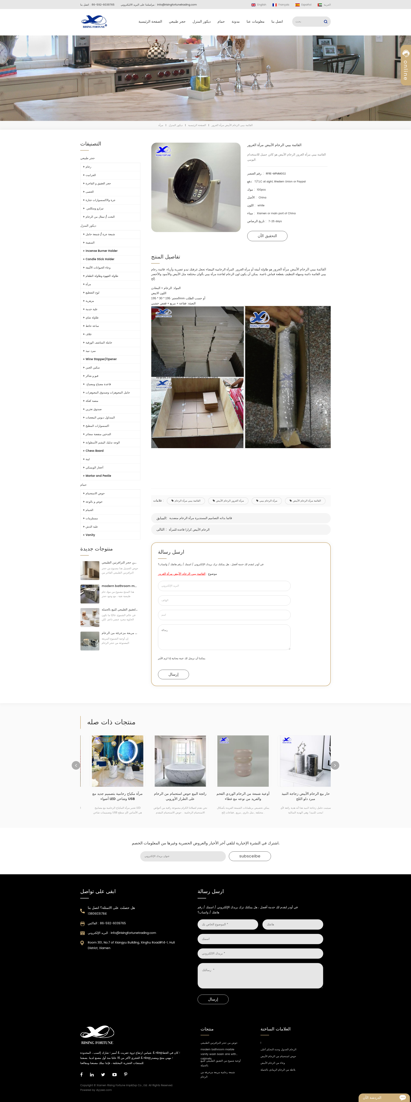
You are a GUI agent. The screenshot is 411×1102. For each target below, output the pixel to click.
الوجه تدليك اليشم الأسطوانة (103, 442)
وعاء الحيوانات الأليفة (98, 268)
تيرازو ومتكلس (95, 208)
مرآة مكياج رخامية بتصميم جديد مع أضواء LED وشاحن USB (111, 796)
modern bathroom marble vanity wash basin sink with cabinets (120, 586)
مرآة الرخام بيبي (268, 501)
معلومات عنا (256, 21)
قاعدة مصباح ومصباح (98, 384)
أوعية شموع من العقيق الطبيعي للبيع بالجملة (120, 609)
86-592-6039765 (103, 5)
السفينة (90, 243)
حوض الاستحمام (95, 493)
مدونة (236, 21)
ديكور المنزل (201, 21)
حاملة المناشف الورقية (99, 342)
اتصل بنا (277, 21)
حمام (221, 21)
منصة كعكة (92, 401)
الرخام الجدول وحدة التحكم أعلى (278, 1050)
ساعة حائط (92, 326)
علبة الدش (92, 527)
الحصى (90, 192)
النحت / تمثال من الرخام (100, 217)
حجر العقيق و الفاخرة (98, 183)
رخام (88, 167)
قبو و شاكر (92, 376)
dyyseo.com (104, 1090)
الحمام (89, 510)
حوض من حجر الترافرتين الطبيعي (120, 562)
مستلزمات (92, 518)
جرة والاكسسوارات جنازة (100, 200)
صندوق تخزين (94, 409)
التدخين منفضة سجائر (98, 434)
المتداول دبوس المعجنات (100, 417)
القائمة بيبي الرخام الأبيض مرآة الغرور (182, 573)
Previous (76, 765)
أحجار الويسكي (94, 467)
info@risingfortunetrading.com (177, 5)
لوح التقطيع (92, 293)
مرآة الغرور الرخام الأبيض (230, 501)
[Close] (406, 103)
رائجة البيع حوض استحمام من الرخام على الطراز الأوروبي (174, 796)
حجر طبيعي (177, 21)
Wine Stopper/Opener (101, 359)
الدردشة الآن (372, 1098)
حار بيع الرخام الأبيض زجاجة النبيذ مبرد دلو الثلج (300, 796)
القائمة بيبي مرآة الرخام (187, 501)
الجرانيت (91, 175)
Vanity (90, 535)
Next (335, 765)
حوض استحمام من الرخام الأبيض (278, 1056)
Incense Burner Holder (102, 251)
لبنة (88, 459)
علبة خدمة (92, 309)
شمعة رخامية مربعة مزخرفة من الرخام (120, 633)
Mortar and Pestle (98, 476)
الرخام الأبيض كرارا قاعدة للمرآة (189, 529)
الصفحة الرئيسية (150, 21)
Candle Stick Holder (100, 259)
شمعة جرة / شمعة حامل (100, 234)
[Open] (406, 73)
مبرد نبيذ (91, 351)
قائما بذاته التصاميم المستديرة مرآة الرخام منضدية (200, 518)
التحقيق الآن (267, 236)
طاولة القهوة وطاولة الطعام (102, 276)
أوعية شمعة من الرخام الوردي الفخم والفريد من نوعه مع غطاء (237, 796)
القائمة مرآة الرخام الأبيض (307, 501)
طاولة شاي (92, 317)
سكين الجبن (93, 367)
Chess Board (95, 451)
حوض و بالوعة (94, 502)
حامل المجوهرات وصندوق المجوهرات (108, 392)
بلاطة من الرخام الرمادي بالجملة (278, 1070)
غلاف (89, 334)
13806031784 (97, 913)
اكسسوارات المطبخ (97, 426)
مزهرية (90, 301)
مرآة (160, 125)
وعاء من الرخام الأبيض (273, 1063)
